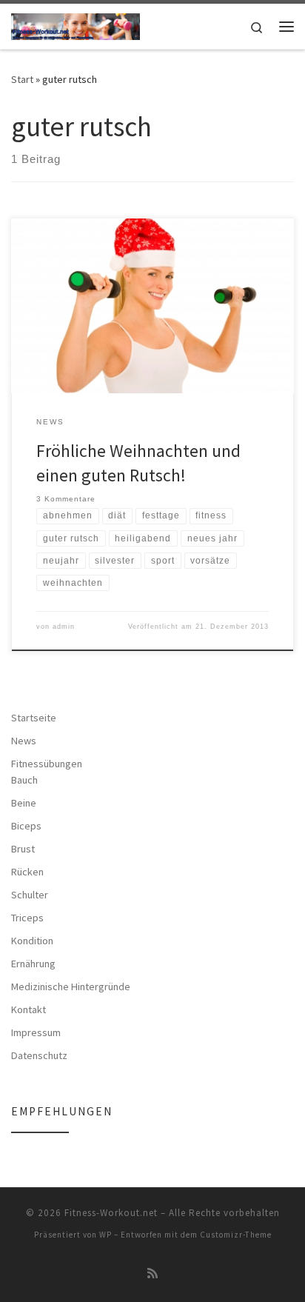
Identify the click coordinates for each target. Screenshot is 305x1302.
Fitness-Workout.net (111, 1212)
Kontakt (28, 1009)
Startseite (33, 717)
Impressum (36, 1032)
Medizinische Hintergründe (70, 986)
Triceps (27, 917)
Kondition (32, 940)
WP (105, 1234)
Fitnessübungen (46, 763)
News (23, 740)
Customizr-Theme (236, 1234)
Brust (23, 848)
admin (64, 626)
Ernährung (33, 963)
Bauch (24, 780)
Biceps (26, 825)
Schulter (29, 894)
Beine (23, 802)
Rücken (27, 871)
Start (22, 79)
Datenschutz (39, 1055)
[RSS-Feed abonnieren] (152, 1273)
